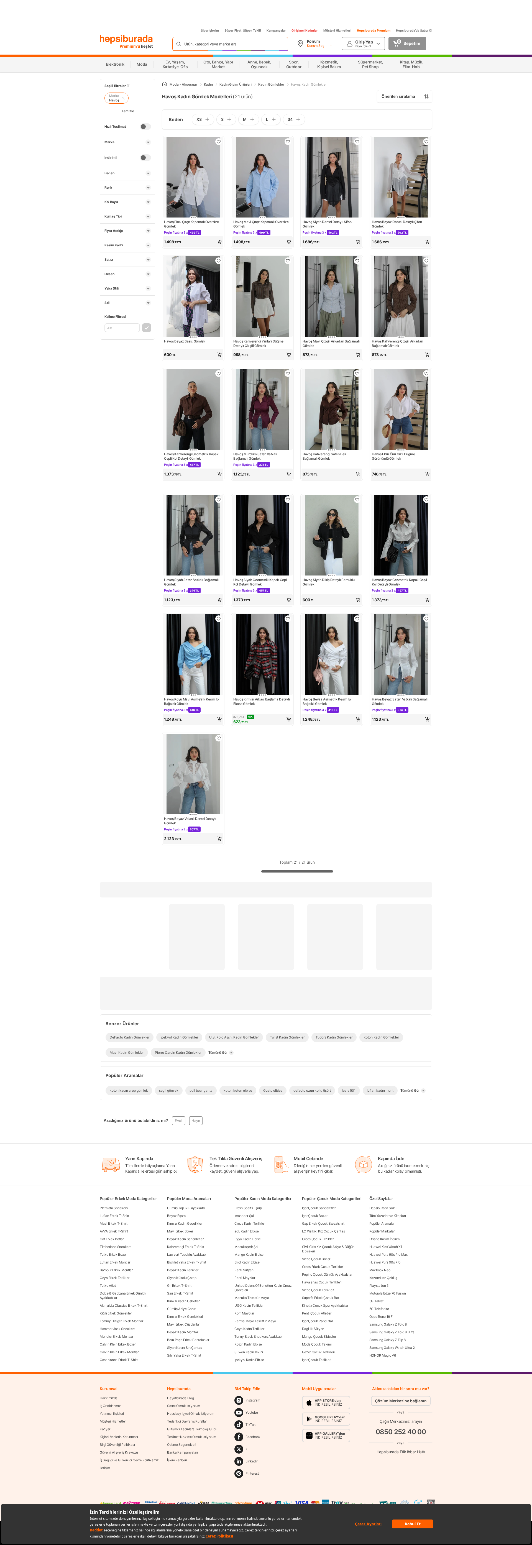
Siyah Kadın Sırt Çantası (185, 1348)
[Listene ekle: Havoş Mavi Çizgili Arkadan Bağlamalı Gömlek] (357, 260)
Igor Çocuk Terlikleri (316, 1360)
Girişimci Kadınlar (304, 30)
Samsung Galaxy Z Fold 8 (388, 1324)
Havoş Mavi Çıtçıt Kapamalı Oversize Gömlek (261, 224)
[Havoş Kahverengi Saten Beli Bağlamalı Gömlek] (331, 410)
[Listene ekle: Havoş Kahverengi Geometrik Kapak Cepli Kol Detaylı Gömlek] (218, 373)
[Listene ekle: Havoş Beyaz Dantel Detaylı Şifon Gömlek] (426, 141)
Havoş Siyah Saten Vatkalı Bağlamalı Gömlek (191, 582)
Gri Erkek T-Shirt (179, 1285)
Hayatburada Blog (180, 1398)
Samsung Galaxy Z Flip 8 (387, 1340)
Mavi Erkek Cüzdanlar (183, 1324)
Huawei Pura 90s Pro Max (388, 1254)
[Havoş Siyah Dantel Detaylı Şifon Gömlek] (331, 178)
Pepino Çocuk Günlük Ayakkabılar (327, 1274)
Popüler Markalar (382, 1231)
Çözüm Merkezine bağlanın (401, 1400)
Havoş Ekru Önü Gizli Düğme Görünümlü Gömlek (393, 456)
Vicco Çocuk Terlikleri (318, 1290)
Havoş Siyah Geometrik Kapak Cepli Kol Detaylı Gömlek (260, 582)
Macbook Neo (379, 1270)
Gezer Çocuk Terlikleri (318, 1352)
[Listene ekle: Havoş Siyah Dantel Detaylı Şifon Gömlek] (357, 141)
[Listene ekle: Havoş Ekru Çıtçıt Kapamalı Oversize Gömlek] (218, 141)
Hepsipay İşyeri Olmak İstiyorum (190, 1413)
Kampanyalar (276, 30)
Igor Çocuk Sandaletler (319, 1208)
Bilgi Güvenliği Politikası (117, 1444)
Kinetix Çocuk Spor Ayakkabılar (325, 1305)
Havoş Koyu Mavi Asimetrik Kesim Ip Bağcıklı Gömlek (191, 701)
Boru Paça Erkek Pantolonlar (188, 1340)
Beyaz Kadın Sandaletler (185, 1239)
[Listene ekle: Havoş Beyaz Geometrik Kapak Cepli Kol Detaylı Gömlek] (426, 499)
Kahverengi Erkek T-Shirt (185, 1247)
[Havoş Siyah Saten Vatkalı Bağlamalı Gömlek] (193, 536)
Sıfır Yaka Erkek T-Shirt (184, 1355)
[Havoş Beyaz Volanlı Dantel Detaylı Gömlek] (193, 774)
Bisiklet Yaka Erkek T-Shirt (186, 1262)
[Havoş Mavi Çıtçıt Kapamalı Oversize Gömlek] (262, 178)
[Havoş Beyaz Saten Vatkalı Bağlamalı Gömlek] (401, 655)
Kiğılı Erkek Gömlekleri (116, 1313)
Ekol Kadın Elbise (246, 1262)
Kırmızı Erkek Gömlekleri (185, 1316)
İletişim (105, 1468)
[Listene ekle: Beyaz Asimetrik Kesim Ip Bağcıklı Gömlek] (357, 618)
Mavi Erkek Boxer (180, 1231)
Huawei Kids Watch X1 (385, 1247)
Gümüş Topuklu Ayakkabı (185, 1208)
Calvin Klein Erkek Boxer (118, 1344)
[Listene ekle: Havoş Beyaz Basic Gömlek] (218, 260)
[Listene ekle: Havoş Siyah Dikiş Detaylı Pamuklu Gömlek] (357, 499)
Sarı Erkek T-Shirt (180, 1293)
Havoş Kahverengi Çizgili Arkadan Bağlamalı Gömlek (397, 343)
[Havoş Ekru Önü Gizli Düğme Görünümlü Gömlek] (401, 410)
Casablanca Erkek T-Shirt (119, 1360)
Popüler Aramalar (382, 1223)
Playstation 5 (378, 1285)
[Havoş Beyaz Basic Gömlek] (193, 297)
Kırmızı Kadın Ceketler (183, 1301)
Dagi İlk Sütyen (313, 1329)
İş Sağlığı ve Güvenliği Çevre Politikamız (129, 1460)
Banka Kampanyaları (182, 1452)
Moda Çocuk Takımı (317, 1344)
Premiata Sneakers (114, 1208)
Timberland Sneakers (115, 1247)
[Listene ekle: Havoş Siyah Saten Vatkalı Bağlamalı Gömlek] (218, 499)
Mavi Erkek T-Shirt (113, 1223)
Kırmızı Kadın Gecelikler (184, 1223)
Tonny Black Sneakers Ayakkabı (258, 1336)
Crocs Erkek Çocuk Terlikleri (323, 1267)
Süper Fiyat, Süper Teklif (242, 30)
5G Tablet (376, 1301)
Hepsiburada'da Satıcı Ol (414, 30)
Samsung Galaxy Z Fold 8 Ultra (392, 1332)
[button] (193, 241)
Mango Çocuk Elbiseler (319, 1336)
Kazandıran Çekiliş (383, 1278)
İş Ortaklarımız (110, 1406)
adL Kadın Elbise (246, 1231)
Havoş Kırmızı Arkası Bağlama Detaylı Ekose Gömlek (261, 701)
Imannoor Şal (244, 1216)
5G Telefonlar (379, 1309)
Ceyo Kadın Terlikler (249, 1329)
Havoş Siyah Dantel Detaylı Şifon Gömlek (327, 224)
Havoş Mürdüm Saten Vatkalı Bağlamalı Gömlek (255, 456)
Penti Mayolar (244, 1278)
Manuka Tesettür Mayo (251, 1298)
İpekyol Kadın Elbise (249, 1360)
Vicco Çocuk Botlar (316, 1259)
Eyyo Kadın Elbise (247, 1239)
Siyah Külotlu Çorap (181, 1278)
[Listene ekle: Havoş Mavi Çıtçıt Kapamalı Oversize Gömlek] (288, 141)
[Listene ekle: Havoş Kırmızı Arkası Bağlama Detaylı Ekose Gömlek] (288, 618)
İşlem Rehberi (177, 1460)
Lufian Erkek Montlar (115, 1262)
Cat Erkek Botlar (112, 1239)
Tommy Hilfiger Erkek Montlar (121, 1321)
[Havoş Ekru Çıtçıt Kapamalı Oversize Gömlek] (193, 178)
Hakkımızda (108, 1398)
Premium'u (130, 46)
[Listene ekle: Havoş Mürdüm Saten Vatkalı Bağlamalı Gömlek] (288, 373)
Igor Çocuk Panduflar (317, 1321)
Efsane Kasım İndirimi (384, 1239)
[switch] (145, 126)
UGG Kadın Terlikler (248, 1305)
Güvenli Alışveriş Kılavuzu (119, 1452)
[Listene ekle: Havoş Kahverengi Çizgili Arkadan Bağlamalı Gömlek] (426, 260)
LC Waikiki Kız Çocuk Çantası (324, 1231)
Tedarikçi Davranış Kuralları (187, 1421)
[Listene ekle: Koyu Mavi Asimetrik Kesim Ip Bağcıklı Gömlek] (218, 618)
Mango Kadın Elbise (249, 1254)
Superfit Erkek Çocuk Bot (320, 1298)
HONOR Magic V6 (382, 1355)
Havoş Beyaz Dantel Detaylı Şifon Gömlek (397, 224)
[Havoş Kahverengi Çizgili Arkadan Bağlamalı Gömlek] (401, 297)
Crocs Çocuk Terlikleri (318, 1239)
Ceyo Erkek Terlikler (114, 1278)
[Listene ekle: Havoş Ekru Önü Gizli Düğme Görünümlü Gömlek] (426, 373)
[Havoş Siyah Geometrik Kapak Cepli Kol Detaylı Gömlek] (262, 536)
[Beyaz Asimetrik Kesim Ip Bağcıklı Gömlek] (331, 655)
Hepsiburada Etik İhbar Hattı (401, 1451)
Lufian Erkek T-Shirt (114, 1216)
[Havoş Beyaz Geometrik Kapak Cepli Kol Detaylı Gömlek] (401, 536)
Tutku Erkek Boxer (113, 1254)
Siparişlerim (210, 30)
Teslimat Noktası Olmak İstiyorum (191, 1437)
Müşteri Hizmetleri (337, 30)
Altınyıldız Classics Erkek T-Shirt (123, 1305)
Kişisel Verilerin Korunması (119, 1437)
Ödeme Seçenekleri (181, 1444)
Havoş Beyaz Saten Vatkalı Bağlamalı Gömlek (400, 701)
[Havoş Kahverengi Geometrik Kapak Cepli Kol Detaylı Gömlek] (193, 410)
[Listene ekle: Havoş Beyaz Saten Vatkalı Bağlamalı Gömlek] (426, 618)
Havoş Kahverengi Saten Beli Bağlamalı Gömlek (324, 456)
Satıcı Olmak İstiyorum (183, 1406)
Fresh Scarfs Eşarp (248, 1208)
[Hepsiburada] (126, 39)
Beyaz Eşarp (176, 1216)
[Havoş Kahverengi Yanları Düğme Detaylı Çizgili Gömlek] (262, 297)
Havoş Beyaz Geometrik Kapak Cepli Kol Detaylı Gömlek (399, 582)
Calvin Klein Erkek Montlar (119, 1352)
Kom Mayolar (244, 1313)
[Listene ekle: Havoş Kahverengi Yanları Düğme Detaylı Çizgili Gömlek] (288, 260)
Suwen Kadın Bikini (248, 1352)
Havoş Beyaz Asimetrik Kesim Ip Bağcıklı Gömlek (327, 701)
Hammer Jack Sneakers (117, 1329)
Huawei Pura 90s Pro (384, 1262)
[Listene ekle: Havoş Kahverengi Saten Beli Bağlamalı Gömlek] (357, 373)
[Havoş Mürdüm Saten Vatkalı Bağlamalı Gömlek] (262, 410)
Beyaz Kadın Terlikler (182, 1270)
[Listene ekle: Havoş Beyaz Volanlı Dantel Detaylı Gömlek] (218, 738)
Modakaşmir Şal (246, 1247)
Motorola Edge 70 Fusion (387, 1293)
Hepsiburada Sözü (383, 1208)
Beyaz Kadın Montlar (182, 1332)
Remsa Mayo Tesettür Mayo (255, 1321)
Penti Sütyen (243, 1270)
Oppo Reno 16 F (381, 1316)
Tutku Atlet (108, 1285)
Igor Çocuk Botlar (315, 1216)
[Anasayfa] (164, 84)
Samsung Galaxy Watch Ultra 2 (392, 1348)
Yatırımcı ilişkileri (112, 1413)
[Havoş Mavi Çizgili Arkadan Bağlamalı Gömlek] (331, 297)
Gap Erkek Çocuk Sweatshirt (323, 1223)
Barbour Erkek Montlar (116, 1270)
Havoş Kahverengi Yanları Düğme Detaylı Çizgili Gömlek (258, 343)
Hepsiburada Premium (373, 30)
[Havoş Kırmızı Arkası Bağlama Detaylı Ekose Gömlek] (262, 655)
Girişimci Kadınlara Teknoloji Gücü (192, 1429)
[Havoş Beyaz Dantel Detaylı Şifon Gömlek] (401, 178)
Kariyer (105, 1429)
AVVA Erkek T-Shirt (114, 1231)
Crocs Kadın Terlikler (249, 1223)
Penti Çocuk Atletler (316, 1313)
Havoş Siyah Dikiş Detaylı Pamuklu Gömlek (329, 582)
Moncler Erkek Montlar (116, 1336)
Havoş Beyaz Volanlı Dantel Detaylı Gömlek (190, 821)
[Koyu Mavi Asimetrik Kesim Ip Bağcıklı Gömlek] (193, 655)
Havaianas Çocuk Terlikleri (322, 1282)
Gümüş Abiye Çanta (181, 1309)
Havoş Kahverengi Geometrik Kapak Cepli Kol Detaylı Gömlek (191, 456)
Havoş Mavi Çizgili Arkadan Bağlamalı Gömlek (331, 343)
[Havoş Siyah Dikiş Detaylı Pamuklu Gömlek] (331, 536)
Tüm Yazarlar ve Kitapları (387, 1216)
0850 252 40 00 (401, 1432)
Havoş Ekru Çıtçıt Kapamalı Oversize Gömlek (191, 224)
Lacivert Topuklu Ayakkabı (186, 1254)
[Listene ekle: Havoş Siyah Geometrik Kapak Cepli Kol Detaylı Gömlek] (288, 499)
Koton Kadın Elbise (248, 1344)
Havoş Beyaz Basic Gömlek (184, 341)
